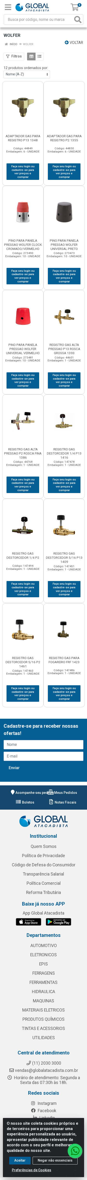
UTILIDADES (43, 1037)
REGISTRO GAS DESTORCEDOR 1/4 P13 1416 (64, 453)
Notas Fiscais (65, 802)
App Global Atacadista (43, 913)
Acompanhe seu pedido (34, 793)
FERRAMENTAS (43, 982)
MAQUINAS (43, 1000)
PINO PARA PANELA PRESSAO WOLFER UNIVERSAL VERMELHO (23, 349)
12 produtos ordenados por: (26, 68)
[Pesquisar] (78, 19)
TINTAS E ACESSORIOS (43, 1028)
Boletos (27, 802)
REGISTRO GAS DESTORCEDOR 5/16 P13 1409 (64, 557)
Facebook (46, 1110)
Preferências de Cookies (31, 1170)
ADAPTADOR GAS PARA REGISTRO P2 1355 (64, 138)
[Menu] (8, 7)
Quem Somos (44, 846)
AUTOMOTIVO (43, 945)
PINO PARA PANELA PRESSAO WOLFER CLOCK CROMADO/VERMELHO (23, 245)
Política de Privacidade (43, 855)
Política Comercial (44, 883)
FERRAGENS (43, 973)
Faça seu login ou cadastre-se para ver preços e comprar (23, 172)
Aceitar (20, 1160)
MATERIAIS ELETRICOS (43, 1010)
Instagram (46, 1103)
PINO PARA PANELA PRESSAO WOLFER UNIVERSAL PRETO (64, 245)
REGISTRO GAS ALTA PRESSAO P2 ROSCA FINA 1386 (23, 453)
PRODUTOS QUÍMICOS (43, 1019)
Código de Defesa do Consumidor (43, 864)
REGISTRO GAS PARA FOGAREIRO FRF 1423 (64, 660)
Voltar (76, 42)
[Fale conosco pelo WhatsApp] (75, 1151)
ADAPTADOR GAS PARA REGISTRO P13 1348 (23, 138)
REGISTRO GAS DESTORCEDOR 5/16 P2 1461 (23, 662)
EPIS (43, 964)
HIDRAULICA (43, 991)
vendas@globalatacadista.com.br (46, 1070)
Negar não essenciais (55, 1160)
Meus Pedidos (65, 793)
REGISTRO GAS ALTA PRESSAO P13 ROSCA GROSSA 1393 (64, 349)
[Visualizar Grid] (31, 56)
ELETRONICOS (43, 954)
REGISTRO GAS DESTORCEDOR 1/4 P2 (23, 555)
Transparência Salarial (43, 874)
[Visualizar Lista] (39, 56)
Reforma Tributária (43, 892)
